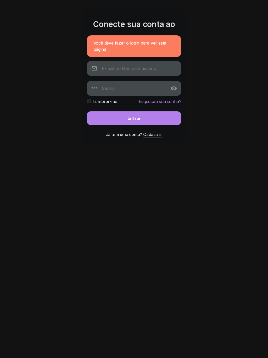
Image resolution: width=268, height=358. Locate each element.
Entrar (134, 118)
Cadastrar (152, 134)
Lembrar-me (105, 101)
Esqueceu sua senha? (160, 101)
